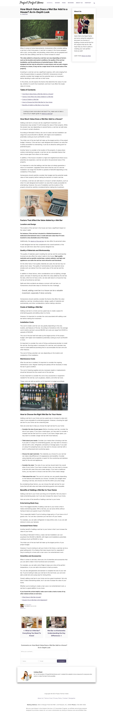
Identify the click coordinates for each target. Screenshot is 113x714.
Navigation (72, 698)
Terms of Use (48, 698)
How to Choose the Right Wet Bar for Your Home (37, 102)
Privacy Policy (57, 698)
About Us (40, 698)
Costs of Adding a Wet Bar (30, 99)
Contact (65, 698)
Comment (61, 661)
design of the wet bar (37, 241)
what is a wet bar (47, 113)
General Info (22, 608)
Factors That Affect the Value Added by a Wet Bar (37, 96)
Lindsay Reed (25, 14)
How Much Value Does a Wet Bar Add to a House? (37, 94)
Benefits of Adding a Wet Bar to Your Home (35, 105)
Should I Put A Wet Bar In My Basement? (34, 600)
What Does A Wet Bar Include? (31, 597)
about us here (86, 56)
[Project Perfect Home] (32, 3)
